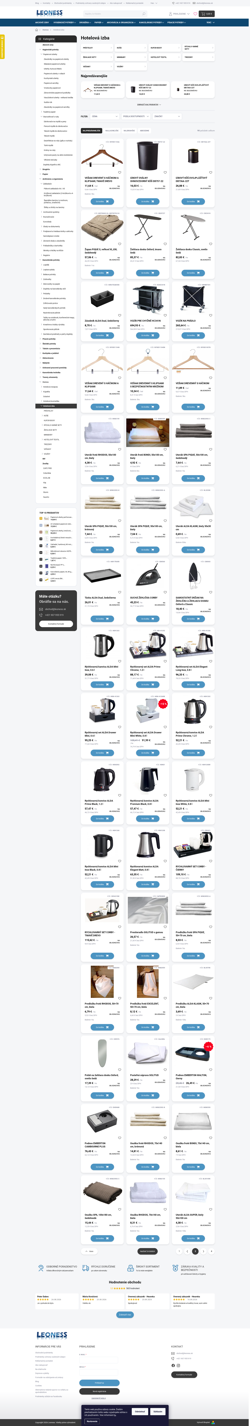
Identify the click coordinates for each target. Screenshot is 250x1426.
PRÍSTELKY (48, 411)
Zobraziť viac (125, 1314)
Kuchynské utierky (51, 78)
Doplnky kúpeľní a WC (52, 165)
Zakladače (47, 184)
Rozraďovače (48, 217)
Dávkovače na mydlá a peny (55, 121)
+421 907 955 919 (54, 615)
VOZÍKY (47, 454)
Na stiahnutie (40, 1369)
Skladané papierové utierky (54, 64)
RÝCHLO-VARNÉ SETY (53, 425)
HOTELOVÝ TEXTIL (51, 440)
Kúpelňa (46, 392)
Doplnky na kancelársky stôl (54, 289)
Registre (46, 255)
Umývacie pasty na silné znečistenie (58, 155)
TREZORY (48, 444)
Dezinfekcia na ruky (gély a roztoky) (58, 141)
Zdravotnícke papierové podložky (57, 93)
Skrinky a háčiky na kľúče (53, 250)
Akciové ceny (48, 45)
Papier (45, 174)
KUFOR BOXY (49, 420)
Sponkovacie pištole (51, 329)
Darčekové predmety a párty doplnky (58, 334)
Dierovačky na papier (51, 284)
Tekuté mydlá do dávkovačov (55, 131)
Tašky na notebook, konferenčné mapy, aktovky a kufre (58, 319)
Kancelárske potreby (51, 260)
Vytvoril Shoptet (203, 1422)
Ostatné (46, 396)
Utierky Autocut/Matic (53, 69)
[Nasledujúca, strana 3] (203, 1251)
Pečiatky (46, 294)
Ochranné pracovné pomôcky (55, 368)
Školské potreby (49, 344)
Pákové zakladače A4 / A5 (54, 189)
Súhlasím (158, 1411)
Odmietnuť (140, 1411)
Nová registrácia (99, 1391)
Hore (91, 1251)
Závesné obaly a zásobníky (54, 241)
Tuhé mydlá (48, 145)
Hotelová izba (49, 406)
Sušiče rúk (48, 102)
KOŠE (46, 416)
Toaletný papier (49, 112)
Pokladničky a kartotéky (53, 246)
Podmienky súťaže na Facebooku (48, 1396)
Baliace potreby (49, 274)
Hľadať (144, 14)
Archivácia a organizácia (53, 179)
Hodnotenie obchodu (125, 1282)
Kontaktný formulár (56, 624)
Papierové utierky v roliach (54, 74)
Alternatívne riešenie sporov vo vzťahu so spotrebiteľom (51, 1391)
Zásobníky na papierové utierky (56, 59)
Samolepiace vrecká (51, 236)
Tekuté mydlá (49, 136)
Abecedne (144, 131)
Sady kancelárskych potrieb (54, 308)
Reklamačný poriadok (134, 3)
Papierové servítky (51, 83)
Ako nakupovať (116, 3)
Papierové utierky (50, 54)
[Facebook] (173, 1365)
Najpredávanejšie (91, 131)
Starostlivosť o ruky (51, 117)
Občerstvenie (48, 358)
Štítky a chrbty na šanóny (54, 207)
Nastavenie (92, 1421)
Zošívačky (47, 279)
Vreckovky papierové (52, 88)
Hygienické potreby (51, 50)
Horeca (46, 382)
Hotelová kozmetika (51, 401)
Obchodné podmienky (63, 3)
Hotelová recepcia (50, 387)
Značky (45, 464)
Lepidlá (46, 265)
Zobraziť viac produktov (147, 105)
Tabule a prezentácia (51, 349)
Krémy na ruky (49, 150)
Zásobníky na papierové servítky (57, 107)
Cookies (38, 1386)
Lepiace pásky (49, 270)
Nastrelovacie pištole (51, 313)
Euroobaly (47, 222)
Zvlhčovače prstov (50, 303)
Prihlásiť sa (99, 1383)
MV (44, 459)
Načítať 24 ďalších (147, 1251)
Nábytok (46, 363)
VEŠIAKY (47, 449)
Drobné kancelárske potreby (54, 298)
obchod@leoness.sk (55, 609)
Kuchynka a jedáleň (51, 353)
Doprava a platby (42, 1373)
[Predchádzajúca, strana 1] (187, 1251)
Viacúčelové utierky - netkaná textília (58, 98)
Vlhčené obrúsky (50, 160)
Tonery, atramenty (50, 377)
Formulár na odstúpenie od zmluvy (49, 1377)
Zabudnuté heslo (99, 1398)
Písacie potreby (49, 339)
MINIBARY (48, 435)
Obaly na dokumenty (51, 226)
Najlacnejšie (111, 131)
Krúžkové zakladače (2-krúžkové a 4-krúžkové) (58, 194)
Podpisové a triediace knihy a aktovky (58, 231)
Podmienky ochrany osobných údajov (91, 3)
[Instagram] (178, 1365)
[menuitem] (43, 22)
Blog (37, 3)
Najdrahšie (129, 131)
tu (115, 1415)
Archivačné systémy (51, 212)
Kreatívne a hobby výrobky (54, 325)
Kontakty (46, 3)
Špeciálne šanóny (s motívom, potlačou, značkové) (56, 201)
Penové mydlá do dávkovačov (56, 126)
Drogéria (46, 169)
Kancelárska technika (51, 372)
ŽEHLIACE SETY (50, 430)
